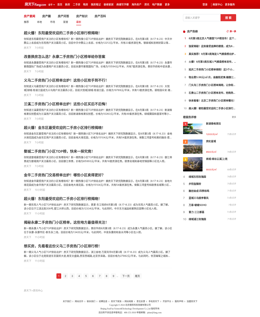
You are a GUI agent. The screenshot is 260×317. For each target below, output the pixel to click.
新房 (67, 4)
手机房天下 (154, 301)
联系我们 (91, 301)
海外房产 (136, 4)
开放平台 (167, 301)
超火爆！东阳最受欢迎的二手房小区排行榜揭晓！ (63, 33)
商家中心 (218, 4)
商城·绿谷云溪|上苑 (216, 158)
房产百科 (100, 16)
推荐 (26, 21)
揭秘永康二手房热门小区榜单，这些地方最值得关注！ (66, 222)
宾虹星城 (211, 141)
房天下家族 (116, 301)
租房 (85, 4)
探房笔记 (96, 4)
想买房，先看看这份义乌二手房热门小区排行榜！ (63, 246)
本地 (39, 21)
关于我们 (67, 301)
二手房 (76, 4)
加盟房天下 (192, 301)
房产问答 (63, 16)
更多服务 (230, 4)
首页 (59, 4)
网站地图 (129, 301)
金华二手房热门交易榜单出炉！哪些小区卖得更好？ (64, 175)
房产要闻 (29, 16)
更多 (234, 117)
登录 (205, 4)
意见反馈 (141, 301)
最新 (78, 21)
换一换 (233, 31)
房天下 (27, 290)
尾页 (137, 275)
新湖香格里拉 (213, 123)
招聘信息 (103, 301)
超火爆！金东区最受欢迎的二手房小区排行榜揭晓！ (64, 128)
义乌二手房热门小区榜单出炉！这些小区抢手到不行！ (66, 80)
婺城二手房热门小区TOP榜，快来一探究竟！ (59, 151)
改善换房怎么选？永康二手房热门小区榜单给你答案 (64, 57)
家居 (65, 21)
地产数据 (157, 4)
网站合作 (79, 301)
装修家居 (109, 4)
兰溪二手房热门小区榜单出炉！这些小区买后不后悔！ (66, 104)
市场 (52, 21)
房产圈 (46, 16)
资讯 (146, 4)
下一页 (126, 275)
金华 (50, 5)
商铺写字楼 (122, 4)
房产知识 (82, 16)
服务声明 (179, 301)
